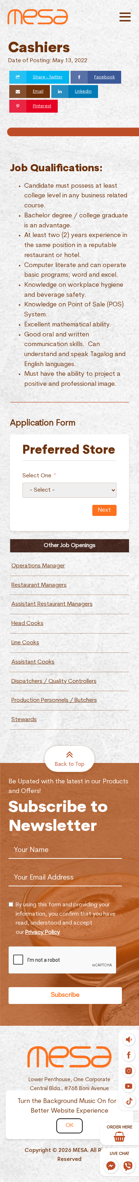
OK (69, 1125)
